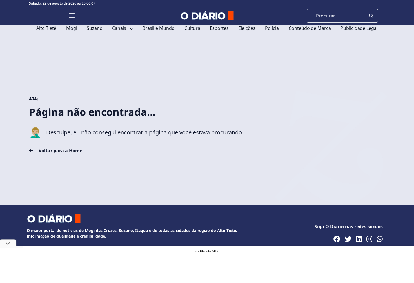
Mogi (71, 28)
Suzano (95, 28)
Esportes (219, 28)
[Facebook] (336, 239)
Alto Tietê (46, 28)
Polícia (272, 28)
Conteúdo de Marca (310, 28)
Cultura (192, 28)
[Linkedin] (359, 239)
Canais (119, 28)
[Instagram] (369, 239)
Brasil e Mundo (159, 28)
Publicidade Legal (359, 28)
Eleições (246, 28)
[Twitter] (348, 239)
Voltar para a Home (59, 150)
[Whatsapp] (380, 239)
